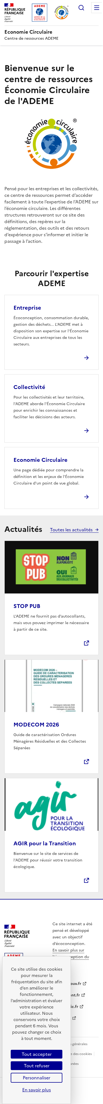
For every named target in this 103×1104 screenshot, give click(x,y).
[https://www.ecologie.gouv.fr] (17, 945)
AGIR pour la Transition (44, 843)
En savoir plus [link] (36, 1089)
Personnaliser (36, 1077)
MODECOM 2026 (36, 724)
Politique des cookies (75, 1053)
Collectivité (29, 387)
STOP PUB (26, 606)
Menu (96, 7)
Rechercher (81, 7)
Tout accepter (37, 1054)
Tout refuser (36, 1065)
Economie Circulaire (40, 460)
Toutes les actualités (71, 529)
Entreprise (27, 308)
